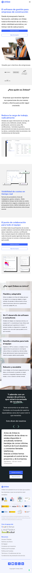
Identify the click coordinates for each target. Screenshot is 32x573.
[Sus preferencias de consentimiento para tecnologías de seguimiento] (29, 570)
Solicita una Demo (7, 541)
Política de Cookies (7, 551)
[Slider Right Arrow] (18, 426)
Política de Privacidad (8, 548)
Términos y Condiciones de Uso (11, 553)
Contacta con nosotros (8, 546)
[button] (30, 2)
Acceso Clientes (6, 539)
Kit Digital (4, 544)
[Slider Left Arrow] (13, 426)
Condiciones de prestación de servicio (13, 555)
